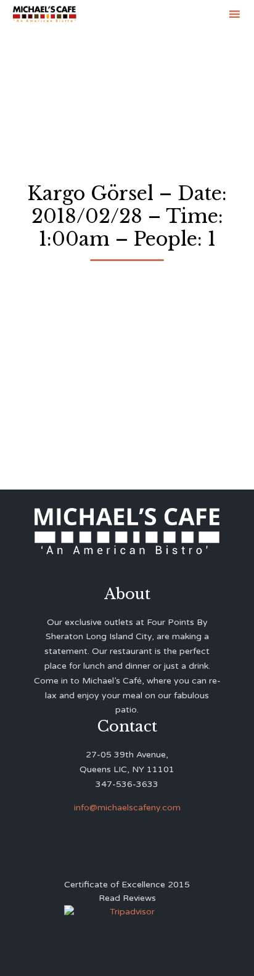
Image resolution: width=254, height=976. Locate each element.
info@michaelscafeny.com (127, 807)
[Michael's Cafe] (44, 14)
